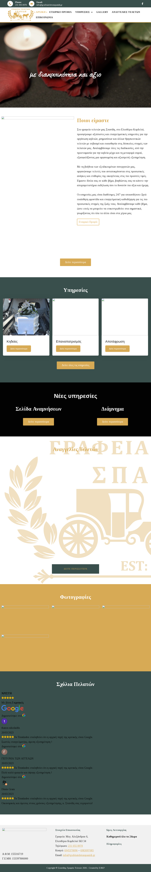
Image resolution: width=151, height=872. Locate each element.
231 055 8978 (21, 5)
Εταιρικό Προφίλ (60, 12)
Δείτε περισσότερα (75, 569)
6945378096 (71, 850)
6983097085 (87, 850)
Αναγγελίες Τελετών (126, 12)
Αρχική (41, 12)
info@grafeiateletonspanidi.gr (49, 5)
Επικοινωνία (44, 17)
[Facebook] (142, 4)
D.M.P (102, 868)
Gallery (102, 12)
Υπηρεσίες (82, 12)
